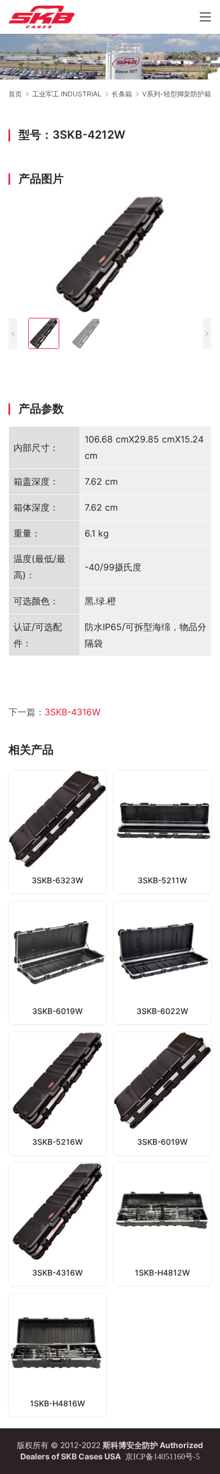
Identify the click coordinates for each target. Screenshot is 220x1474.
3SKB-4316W (72, 712)
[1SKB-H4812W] (162, 1224)
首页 (15, 94)
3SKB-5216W (57, 1142)
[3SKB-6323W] (57, 832)
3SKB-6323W (57, 880)
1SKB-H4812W (162, 1272)
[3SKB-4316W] (57, 1224)
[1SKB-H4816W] (57, 1355)
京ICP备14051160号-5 (162, 1457)
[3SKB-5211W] (162, 832)
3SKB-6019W (57, 1011)
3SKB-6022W (162, 1011)
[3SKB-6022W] (162, 962)
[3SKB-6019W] (57, 962)
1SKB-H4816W (57, 1403)
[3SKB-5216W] (57, 1093)
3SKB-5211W (162, 880)
